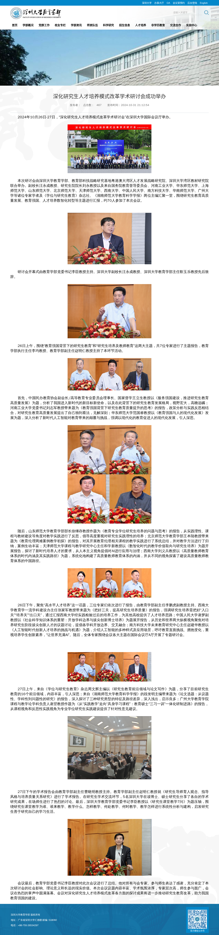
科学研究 (108, 25)
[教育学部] (36, 8)
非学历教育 (158, 25)
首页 (14, 25)
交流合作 (175, 25)
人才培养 (140, 25)
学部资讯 (76, 25)
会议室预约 (179, 3)
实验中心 (191, 25)
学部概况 (28, 25)
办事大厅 (159, 3)
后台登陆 (192, 3)
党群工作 (44, 25)
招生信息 (124, 25)
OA (168, 3)
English (204, 3)
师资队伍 (92, 25)
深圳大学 (147, 3)
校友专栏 (60, 25)
